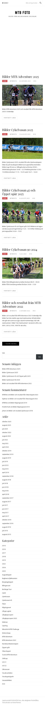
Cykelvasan (6, 596)
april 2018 (5, 494)
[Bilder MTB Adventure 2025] (22, 95)
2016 (4, 549)
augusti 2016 (6, 527)
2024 (4, 254)
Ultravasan (6, 669)
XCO (3, 684)
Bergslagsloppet (7, 582)
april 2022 (5, 447)
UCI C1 (4, 662)
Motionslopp (6, 633)
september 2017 (7, 498)
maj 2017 (5, 512)
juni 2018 (5, 487)
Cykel (4, 593)
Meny (6, 3)
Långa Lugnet (6, 611)
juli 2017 (5, 505)
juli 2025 (5, 429)
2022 (4, 311)
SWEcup (5, 658)
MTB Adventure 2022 (9, 640)
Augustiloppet (6, 575)
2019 (4, 560)
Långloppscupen (7, 615)
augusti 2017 (6, 502)
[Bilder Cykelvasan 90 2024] (22, 268)
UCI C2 (4, 666)
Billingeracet (6, 586)
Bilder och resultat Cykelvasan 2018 (21, 411)
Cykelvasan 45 (7, 600)
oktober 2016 (6, 520)
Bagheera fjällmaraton (9, 578)
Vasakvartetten (7, 673)
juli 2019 (5, 461)
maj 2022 (5, 443)
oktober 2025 (6, 422)
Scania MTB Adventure (9, 655)
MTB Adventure (7, 637)
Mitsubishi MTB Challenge (10, 629)
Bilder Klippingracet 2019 (18, 403)
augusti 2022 (6, 436)
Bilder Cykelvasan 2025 (17, 130)
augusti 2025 (6, 425)
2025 (4, 81)
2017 (4, 553)
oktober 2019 (6, 451)
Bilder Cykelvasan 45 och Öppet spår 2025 (18, 192)
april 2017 (5, 516)
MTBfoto (5, 395)
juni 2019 (5, 465)
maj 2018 (5, 491)
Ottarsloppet (6, 651)
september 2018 (7, 476)
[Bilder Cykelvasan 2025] (22, 148)
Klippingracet (6, 607)
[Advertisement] (22, 46)
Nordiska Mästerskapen (10, 644)
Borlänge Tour (7, 589)
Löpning (4, 626)
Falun (4, 604)
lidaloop (5, 622)
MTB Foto (22, 12)
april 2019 (5, 472)
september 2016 (7, 523)
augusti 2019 (6, 458)
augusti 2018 (6, 480)
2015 (4, 546)
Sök (3, 353)
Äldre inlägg (11, 344)
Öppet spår (6, 647)
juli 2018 (5, 483)
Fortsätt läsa (10, 117)
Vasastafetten (7, 680)
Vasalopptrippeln (8, 676)
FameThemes (17, 702)
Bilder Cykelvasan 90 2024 (19, 249)
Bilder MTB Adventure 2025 (20, 77)
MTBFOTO (13, 81)
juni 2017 (5, 509)
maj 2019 (5, 469)
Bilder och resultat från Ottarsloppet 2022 (24, 395)
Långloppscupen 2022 (9, 618)
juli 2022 (5, 440)
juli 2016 (5, 531)
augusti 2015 (6, 534)
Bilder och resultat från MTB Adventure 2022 (21, 304)
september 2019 (7, 454)
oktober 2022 (6, 432)
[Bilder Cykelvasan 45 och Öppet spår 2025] (22, 212)
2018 (4, 556)
